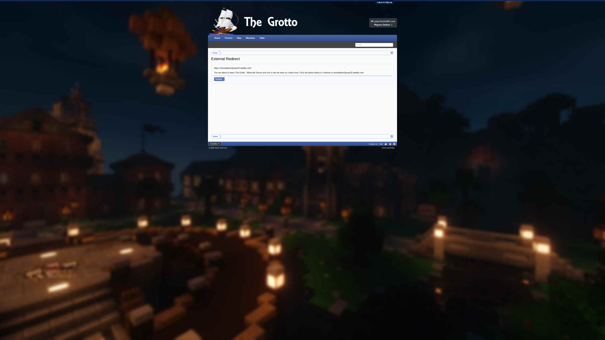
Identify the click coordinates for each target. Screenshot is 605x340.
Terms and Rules (388, 148)
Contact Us (373, 144)
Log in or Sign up (384, 2)
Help (381, 144)
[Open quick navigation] (392, 52)
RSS (394, 144)
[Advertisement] (302, 111)
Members (250, 38)
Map (239, 38)
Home (217, 38)
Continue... (219, 79)
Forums (228, 38)
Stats (262, 38)
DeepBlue (214, 144)
